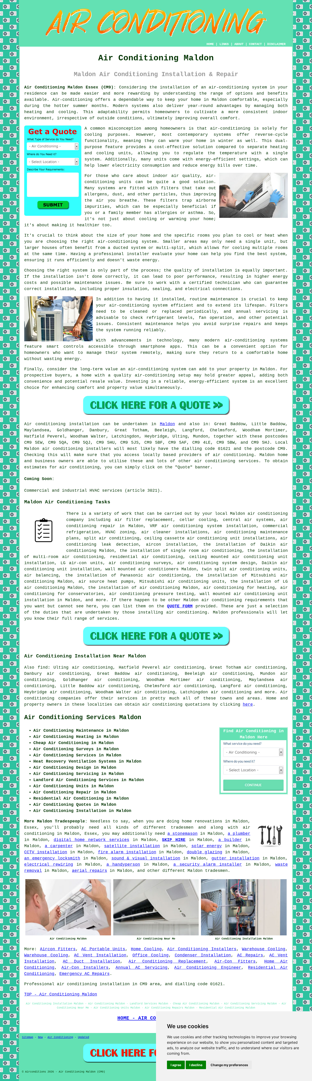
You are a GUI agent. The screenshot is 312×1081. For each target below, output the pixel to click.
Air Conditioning (60, 1037)
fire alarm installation (127, 852)
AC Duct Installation (91, 961)
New (40, 1037)
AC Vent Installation (100, 955)
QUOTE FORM (180, 606)
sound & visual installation (145, 858)
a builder (230, 840)
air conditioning (233, 455)
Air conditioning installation (61, 424)
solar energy (206, 846)
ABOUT (238, 44)
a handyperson (123, 864)
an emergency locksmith (52, 858)
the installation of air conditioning (134, 587)
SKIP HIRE (173, 840)
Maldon (167, 424)
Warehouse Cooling (263, 949)
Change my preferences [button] (229, 1065)
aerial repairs (89, 870)
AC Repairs (250, 955)
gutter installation (236, 858)
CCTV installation (45, 852)
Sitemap (27, 1037)
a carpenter (59, 846)
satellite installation (132, 846)
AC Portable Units (103, 949)
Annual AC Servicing (141, 967)
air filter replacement (144, 520)
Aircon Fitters (58, 949)
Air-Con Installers (85, 967)
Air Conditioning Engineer (207, 967)
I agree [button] (176, 1065)
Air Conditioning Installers (201, 949)
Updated (83, 1037)
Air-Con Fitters (235, 961)
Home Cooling (146, 949)
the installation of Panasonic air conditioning (127, 575)
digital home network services (91, 840)
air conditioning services (226, 461)
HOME (210, 44)
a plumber (239, 833)
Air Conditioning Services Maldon (82, 717)
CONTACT (255, 44)
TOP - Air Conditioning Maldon (60, 994)
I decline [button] (195, 1065)
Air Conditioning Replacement (167, 961)
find (43, 667)
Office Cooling (150, 955)
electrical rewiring (48, 864)
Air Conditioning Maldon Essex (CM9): (70, 87)
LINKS (224, 44)
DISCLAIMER (276, 44)
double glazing (204, 852)
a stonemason (182, 833)
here (248, 704)
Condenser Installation (203, 955)
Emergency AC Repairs (84, 974)
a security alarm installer (207, 864)
